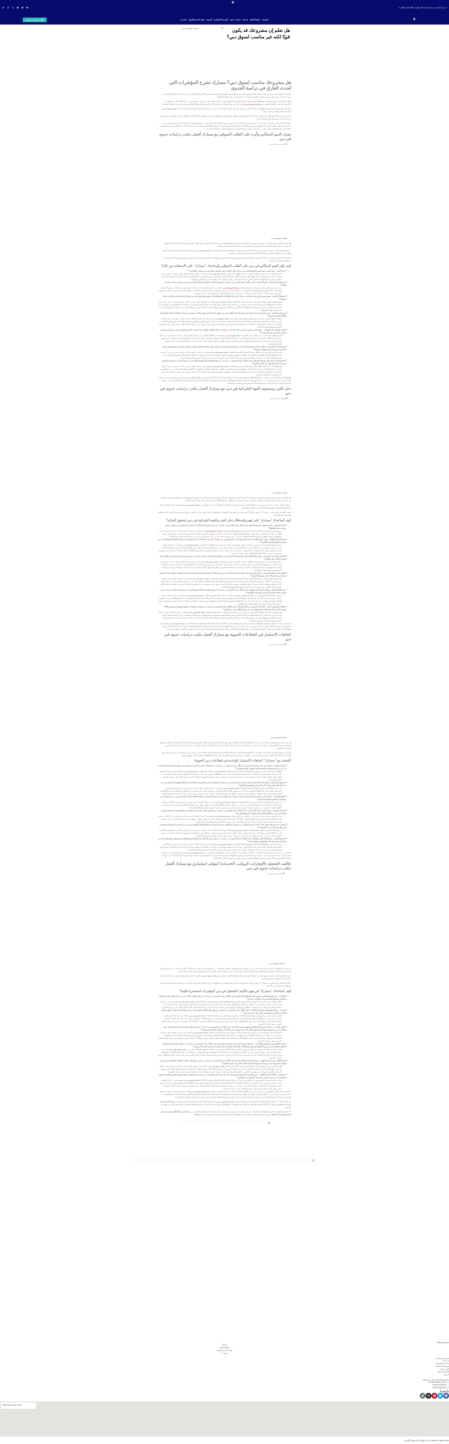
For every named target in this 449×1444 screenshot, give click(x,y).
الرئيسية (265, 20)
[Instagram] (8, 7)
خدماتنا (245, 20)
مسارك (225, 330)
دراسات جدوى (235, 20)
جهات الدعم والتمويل (196, 20)
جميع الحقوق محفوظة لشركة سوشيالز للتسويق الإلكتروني (426, 1440)
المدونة (209, 20)
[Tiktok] (3, 7)
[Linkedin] (18, 7)
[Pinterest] (22, 7)
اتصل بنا (184, 20)
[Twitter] (440, 1396)
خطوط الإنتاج (255, 20)
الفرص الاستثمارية (221, 20)
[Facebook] (27, 7)
